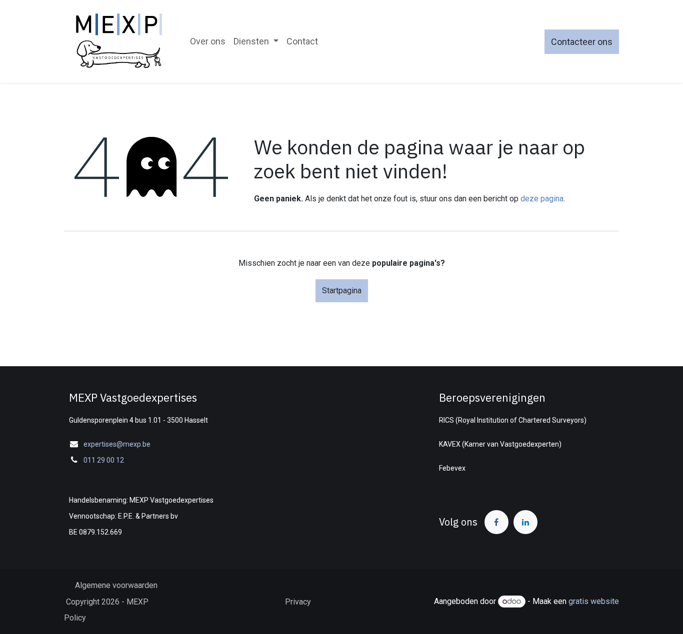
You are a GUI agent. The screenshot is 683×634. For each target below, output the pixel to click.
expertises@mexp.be (117, 444)
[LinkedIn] (526, 522)
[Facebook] (496, 522)
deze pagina (542, 198)
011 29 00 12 (104, 460)
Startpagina (342, 290)
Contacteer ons (581, 41)
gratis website (593, 601)
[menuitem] (208, 41)
